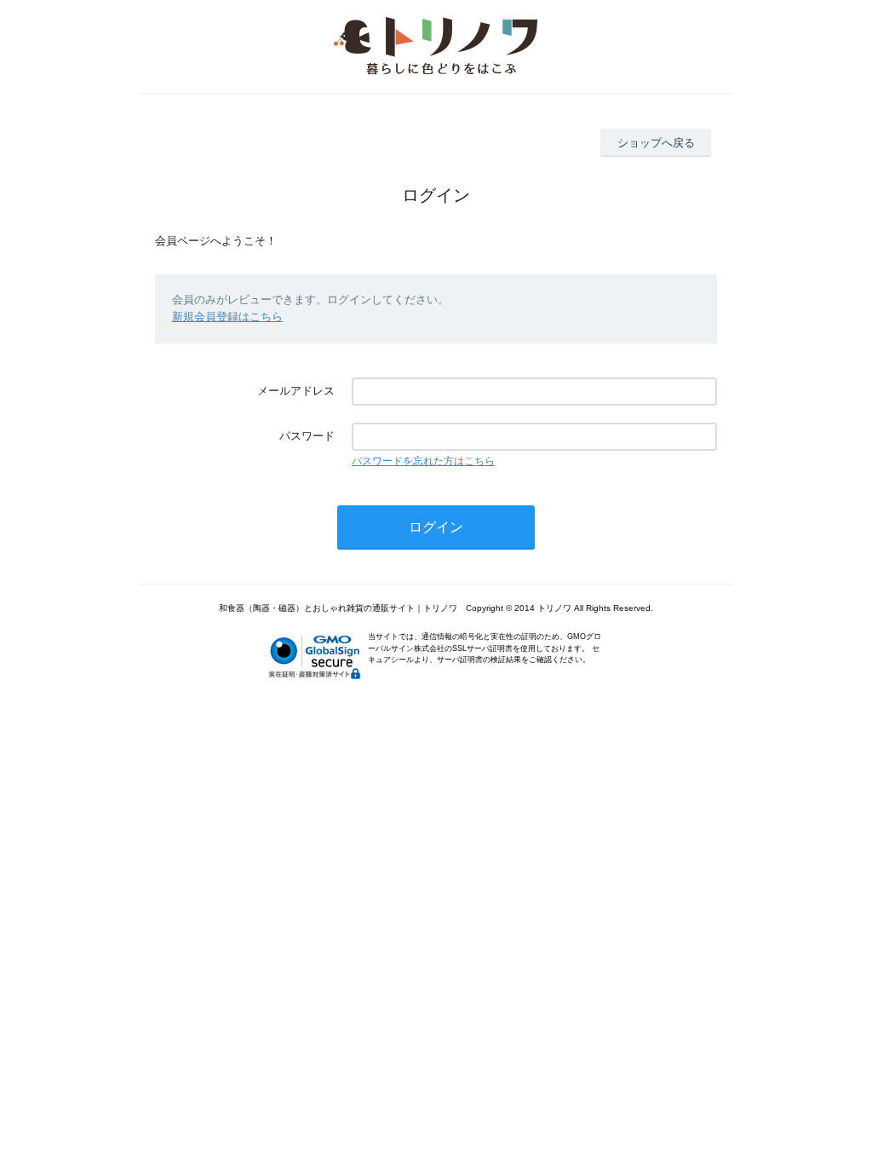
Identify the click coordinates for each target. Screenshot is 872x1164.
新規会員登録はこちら (227, 316)
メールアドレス (296, 390)
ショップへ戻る (656, 142)
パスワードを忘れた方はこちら (423, 461)
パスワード (307, 435)
